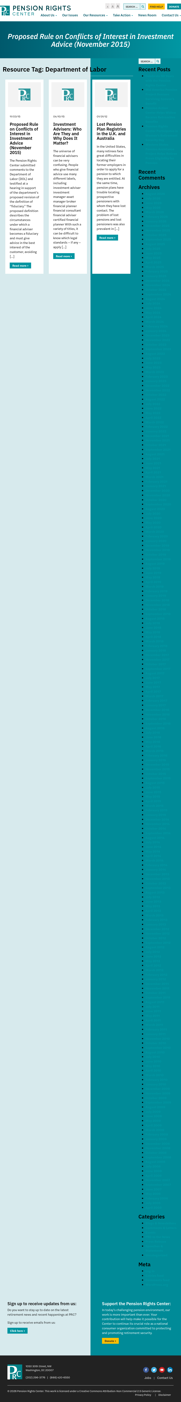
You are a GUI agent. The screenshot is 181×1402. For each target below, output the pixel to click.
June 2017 (153, 682)
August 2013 (155, 892)
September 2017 (157, 668)
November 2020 (157, 495)
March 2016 (154, 750)
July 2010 (152, 1056)
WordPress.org (156, 1284)
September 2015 (158, 778)
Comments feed (157, 1280)
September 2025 (158, 239)
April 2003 (153, 1207)
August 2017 (154, 673)
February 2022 (156, 426)
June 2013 (153, 901)
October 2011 (155, 992)
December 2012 (157, 929)
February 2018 (156, 645)
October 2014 (155, 828)
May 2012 (152, 961)
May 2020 (153, 522)
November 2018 (157, 604)
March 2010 (154, 1075)
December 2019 (157, 545)
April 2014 (153, 855)
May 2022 (152, 413)
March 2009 (154, 1130)
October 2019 (155, 554)
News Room (147, 15)
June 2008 (153, 1171)
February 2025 (156, 271)
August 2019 (155, 563)
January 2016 (155, 760)
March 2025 (154, 267)
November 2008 (157, 1148)
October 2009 (156, 1098)
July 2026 (152, 198)
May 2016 (152, 741)
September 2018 (158, 613)
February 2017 (156, 700)
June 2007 (153, 1189)
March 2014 (154, 860)
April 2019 (153, 581)
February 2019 (156, 591)
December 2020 (157, 490)
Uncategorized (156, 1255)
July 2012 (152, 951)
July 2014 (152, 842)
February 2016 (156, 755)
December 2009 (157, 1088)
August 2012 (155, 947)
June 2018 (153, 627)
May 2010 (152, 1066)
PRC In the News (157, 1236)
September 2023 (158, 349)
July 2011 (152, 1006)
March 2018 (154, 641)
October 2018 (155, 609)
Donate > (110, 1341)
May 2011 (152, 1015)
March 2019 (154, 586)
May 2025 (152, 257)
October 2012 (155, 938)
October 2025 (155, 235)
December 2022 (157, 385)
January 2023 (155, 381)
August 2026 (155, 193)
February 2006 (156, 1198)
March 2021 (154, 476)
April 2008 (153, 1175)
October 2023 (155, 344)
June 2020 (153, 518)
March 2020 (154, 531)
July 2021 (152, 458)
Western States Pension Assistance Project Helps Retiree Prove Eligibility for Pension (161, 153)
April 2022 (153, 417)
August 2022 (155, 399)
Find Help (156, 6)
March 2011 (154, 1024)
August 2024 (155, 298)
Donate (174, 6)
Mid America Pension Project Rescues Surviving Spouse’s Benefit (161, 96)
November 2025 (157, 230)
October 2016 (155, 718)
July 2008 (153, 1166)
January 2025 (155, 276)
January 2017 (155, 705)
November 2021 (157, 440)
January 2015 (155, 814)
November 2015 (157, 769)
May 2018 (152, 632)
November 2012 (157, 933)
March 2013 (154, 915)
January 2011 (155, 1034)
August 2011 (154, 1002)
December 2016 (157, 709)
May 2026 (152, 207)
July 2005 (152, 1203)
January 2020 (156, 540)
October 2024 (155, 289)
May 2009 (153, 1120)
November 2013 (157, 878)
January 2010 (155, 1084)
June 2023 (153, 362)
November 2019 (157, 550)
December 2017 (157, 655)
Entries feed (154, 1275)
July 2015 (152, 787)
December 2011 (157, 983)
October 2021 (155, 445)
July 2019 (152, 568)
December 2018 (157, 600)
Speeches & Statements (154, 1248)
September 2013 (158, 887)
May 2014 (152, 851)
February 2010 (156, 1079)
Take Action (122, 15)
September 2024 (158, 294)
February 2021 (156, 481)
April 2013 (153, 910)
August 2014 (155, 837)
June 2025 (153, 253)
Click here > (17, 1331)
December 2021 (157, 435)
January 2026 (155, 221)
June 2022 (153, 408)
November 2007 (157, 1180)
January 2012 (155, 979)
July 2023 (152, 358)
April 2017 (153, 691)
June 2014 (153, 846)
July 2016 (152, 732)
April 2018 (153, 636)
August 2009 (155, 1107)
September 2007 (158, 1184)
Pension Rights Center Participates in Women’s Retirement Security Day (161, 133)
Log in (149, 1271)
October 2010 (155, 1043)
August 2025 (155, 244)
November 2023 (157, 340)
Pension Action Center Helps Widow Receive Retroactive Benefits (160, 115)
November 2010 (157, 1038)
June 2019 (153, 572)
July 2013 (152, 897)
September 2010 (158, 1047)
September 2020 (158, 504)
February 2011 (156, 1029)
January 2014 (155, 869)
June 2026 (153, 203)
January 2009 (156, 1139)
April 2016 (153, 746)
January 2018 (155, 650)
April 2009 (153, 1125)
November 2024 (157, 285)
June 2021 (153, 463)
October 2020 (156, 499)
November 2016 (157, 714)
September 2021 (158, 449)
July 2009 (153, 1111)
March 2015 (154, 805)
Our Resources (94, 15)
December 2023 (157, 335)
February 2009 (156, 1134)
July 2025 (152, 248)
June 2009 (153, 1116)
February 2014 (156, 865)
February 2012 (156, 974)
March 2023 (154, 372)
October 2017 (155, 664)
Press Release (155, 1241)
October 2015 (155, 773)
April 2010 (153, 1070)
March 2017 (154, 696)
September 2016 (158, 723)
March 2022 (154, 422)
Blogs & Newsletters (160, 1223)
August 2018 (155, 618)
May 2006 (153, 1193)
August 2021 (155, 454)
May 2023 (152, 367)
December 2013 (157, 874)
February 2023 (156, 376)
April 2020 (153, 527)
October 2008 (156, 1152)
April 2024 (153, 317)
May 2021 (152, 467)
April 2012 (153, 965)
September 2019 (158, 559)
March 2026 (154, 212)
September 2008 (158, 1157)
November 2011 (157, 988)
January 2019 (155, 595)
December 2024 (157, 280)
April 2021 (153, 472)
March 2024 (154, 321)
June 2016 (153, 737)
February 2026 (156, 216)
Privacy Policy (143, 1394)
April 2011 (153, 1020)
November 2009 (157, 1093)
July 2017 (152, 677)
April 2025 (153, 262)
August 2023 (155, 353)
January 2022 (155, 431)
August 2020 (155, 508)
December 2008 (157, 1143)
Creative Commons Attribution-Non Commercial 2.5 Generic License (119, 1391)
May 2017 (152, 686)
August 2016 (155, 728)
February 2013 (156, 919)
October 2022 (155, 394)
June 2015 (153, 792)
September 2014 (158, 833)
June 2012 (153, 956)
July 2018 (152, 623)
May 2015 (152, 796)
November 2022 (157, 390)
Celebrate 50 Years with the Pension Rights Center (159, 80)
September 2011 (157, 997)
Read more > (20, 265)
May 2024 (152, 312)
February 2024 (156, 326)
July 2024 (152, 303)
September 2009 (158, 1102)
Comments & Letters (161, 1227)
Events (150, 1232)
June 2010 (153, 1061)
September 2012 (158, 942)
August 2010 (155, 1052)
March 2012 (154, 970)
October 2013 (155, 883)
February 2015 (156, 810)
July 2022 (152, 403)
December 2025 (157, 225)
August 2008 (155, 1161)
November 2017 (157, 659)
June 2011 (153, 1011)
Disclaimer (164, 1394)
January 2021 (155, 486)
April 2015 (153, 801)
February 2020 (156, 536)
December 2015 (157, 764)
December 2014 (157, 819)
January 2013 (155, 924)
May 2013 (152, 906)
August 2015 (155, 782)
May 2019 (152, 577)
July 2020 (152, 513)
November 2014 (157, 823)
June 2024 (153, 308)
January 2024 (155, 330)
